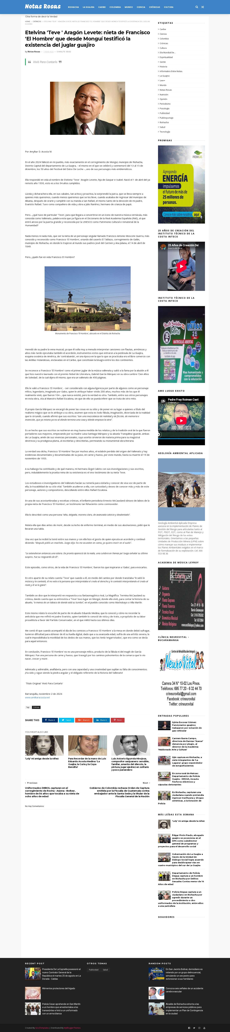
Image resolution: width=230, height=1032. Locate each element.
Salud (162, 127)
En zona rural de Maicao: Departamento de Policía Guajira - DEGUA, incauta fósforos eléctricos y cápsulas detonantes (179, 779)
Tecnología (165, 131)
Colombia (115, 7)
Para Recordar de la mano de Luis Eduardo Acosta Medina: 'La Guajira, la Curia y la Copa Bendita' (87, 762)
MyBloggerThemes (72, 1028)
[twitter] (194, 1028)
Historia (163, 66)
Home (27, 21)
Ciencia (141, 7)
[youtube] (204, 1028)
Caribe (102, 7)
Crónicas (154, 7)
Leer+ (162, 80)
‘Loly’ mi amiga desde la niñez (42, 758)
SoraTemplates (42, 1028)
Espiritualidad (166, 57)
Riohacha (73, 7)
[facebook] (189, 1028)
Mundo (129, 7)
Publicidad (165, 113)
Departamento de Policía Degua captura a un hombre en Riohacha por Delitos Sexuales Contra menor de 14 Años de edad (181, 878)
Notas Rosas (43, 7)
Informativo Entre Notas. (171, 71)
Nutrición (164, 94)
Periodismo (165, 103)
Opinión (163, 99)
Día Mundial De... (168, 52)
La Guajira (88, 7)
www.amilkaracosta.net (37, 697)
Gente (163, 61)
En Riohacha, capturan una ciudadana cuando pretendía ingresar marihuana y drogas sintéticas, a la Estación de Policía (181, 798)
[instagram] (199, 1028)
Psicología (164, 108)
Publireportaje (166, 117)
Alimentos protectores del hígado (58, 988)
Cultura (168, 7)
